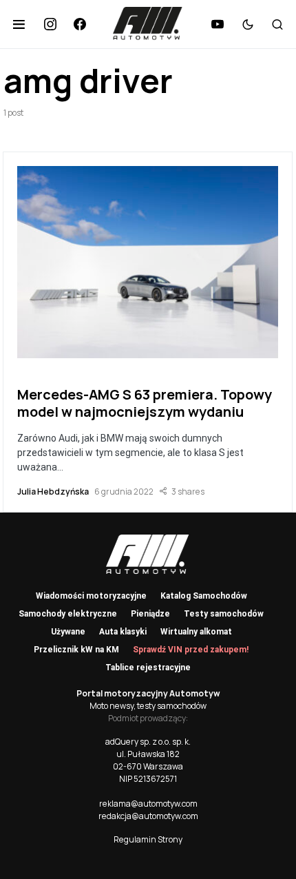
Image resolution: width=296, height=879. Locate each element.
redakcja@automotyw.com (148, 816)
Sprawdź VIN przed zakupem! (191, 649)
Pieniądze (150, 614)
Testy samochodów (224, 614)
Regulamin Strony (148, 839)
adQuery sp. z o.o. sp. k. (148, 741)
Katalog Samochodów (203, 596)
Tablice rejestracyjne (148, 667)
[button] (19, 24)
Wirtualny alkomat (196, 632)
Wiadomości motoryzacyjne (91, 596)
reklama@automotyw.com (148, 803)
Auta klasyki (123, 632)
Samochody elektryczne (68, 614)
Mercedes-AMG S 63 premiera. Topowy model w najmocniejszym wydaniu (144, 403)
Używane (68, 632)
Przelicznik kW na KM (76, 649)
